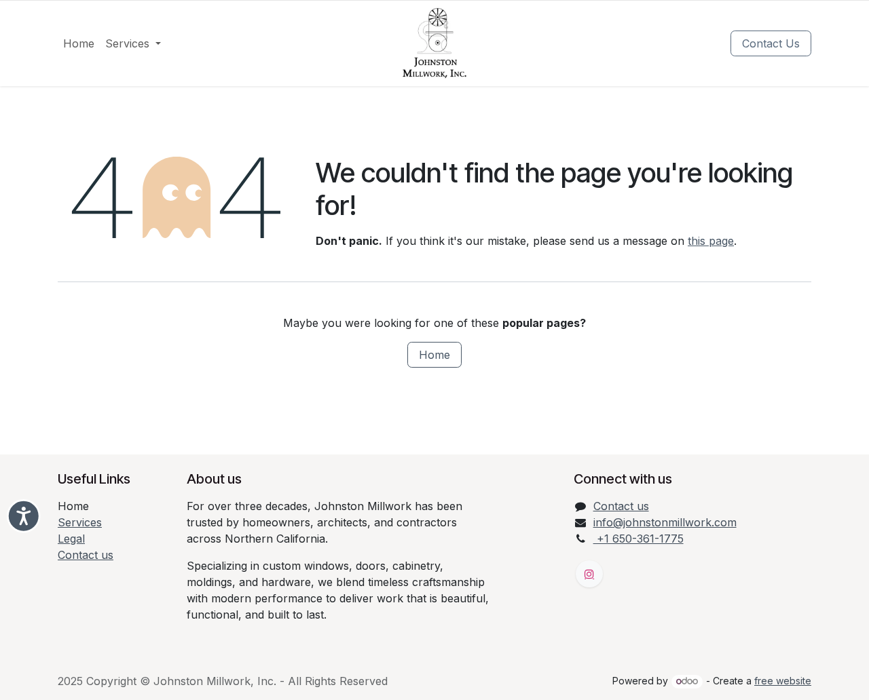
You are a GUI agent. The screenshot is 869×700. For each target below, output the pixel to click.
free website (782, 680)
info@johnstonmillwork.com (665, 522)
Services (80, 522)
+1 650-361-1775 (638, 538)
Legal (71, 538)
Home (434, 355)
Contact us (85, 555)
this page (711, 241)
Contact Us (771, 43)
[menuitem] (79, 43)
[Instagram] (589, 573)
